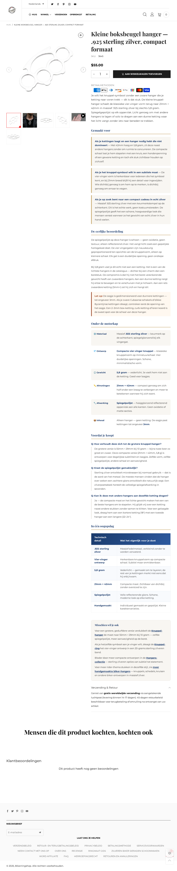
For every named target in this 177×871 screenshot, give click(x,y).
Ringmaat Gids (97, 851)
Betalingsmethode (119, 845)
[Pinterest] (64, 4)
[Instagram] (69, 4)
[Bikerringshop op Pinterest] (17, 811)
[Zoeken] (144, 15)
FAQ (66, 856)
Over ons (60, 851)
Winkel (45, 14)
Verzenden (61, 14)
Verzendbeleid (22, 845)
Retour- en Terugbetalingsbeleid (58, 845)
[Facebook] (58, 4)
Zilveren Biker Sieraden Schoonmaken (135, 851)
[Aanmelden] (152, 15)
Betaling (91, 14)
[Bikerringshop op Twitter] (12, 811)
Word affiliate (48, 856)
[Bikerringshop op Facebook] (8, 811)
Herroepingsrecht (86, 856)
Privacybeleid (93, 845)
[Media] (80, 35)
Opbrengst (76, 14)
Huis (34, 14)
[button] (9, 69)
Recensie (77, 851)
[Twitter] (52, 4)
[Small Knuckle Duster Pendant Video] (78, 117)
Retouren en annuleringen (120, 856)
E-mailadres (15, 832)
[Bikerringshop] (12, 10)
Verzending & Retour (104, 687)
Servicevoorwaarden (150, 845)
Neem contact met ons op (33, 851)
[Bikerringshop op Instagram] (22, 811)
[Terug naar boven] (170, 860)
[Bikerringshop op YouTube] (27, 811)
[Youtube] (75, 4)
